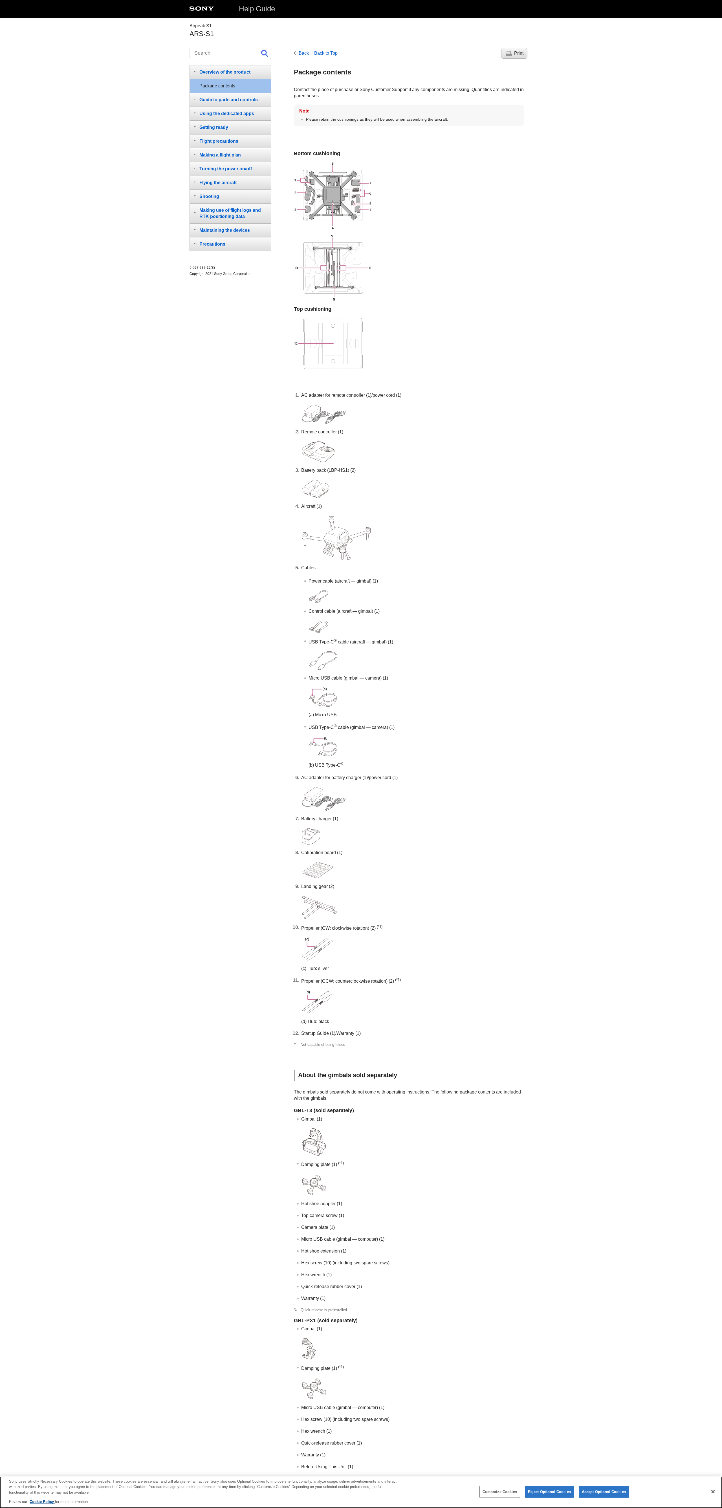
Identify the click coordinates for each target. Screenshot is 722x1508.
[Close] (713, 1491)
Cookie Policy (42, 1501)
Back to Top (326, 53)
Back (304, 53)
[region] (361, 1492)
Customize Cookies (500, 1492)
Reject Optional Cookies (549, 1492)
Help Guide (257, 9)
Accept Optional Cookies (604, 1492)
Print (518, 53)
